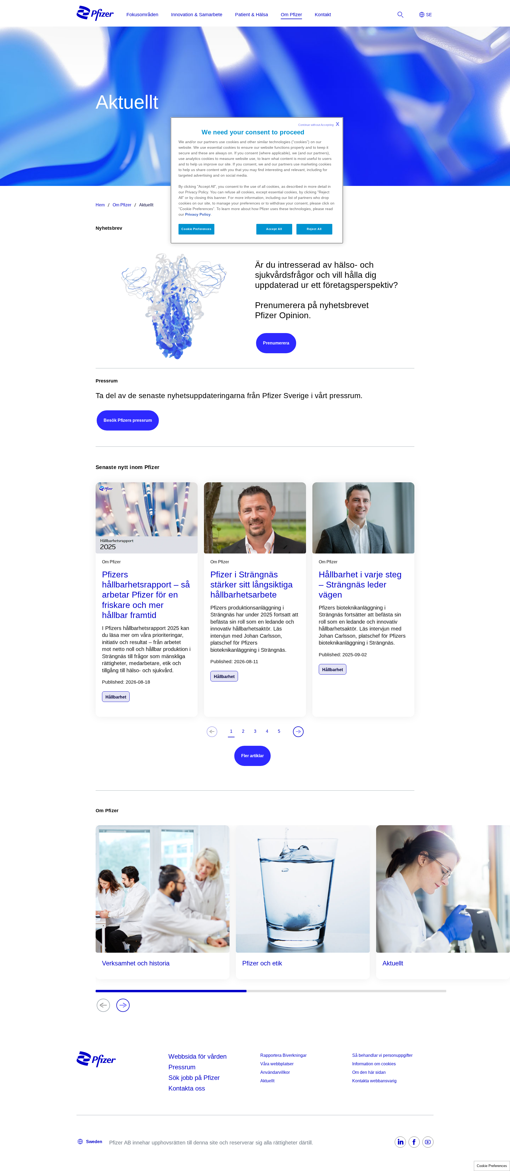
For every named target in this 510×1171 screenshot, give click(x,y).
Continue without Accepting (318, 124)
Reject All (314, 229)
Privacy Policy (198, 214)
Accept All (274, 229)
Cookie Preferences (492, 1166)
